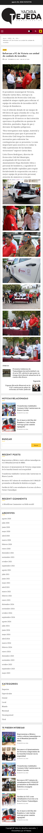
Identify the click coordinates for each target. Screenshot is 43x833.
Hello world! (29, 504)
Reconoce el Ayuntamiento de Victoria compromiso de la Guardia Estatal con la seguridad (21, 468)
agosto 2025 (6, 570)
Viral (4, 719)
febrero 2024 (7, 647)
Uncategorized (7, 715)
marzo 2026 (6, 540)
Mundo (4, 706)
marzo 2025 (6, 591)
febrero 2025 (7, 596)
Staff (5, 59)
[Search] (35, 31)
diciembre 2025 (8, 553)
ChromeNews (16, 831)
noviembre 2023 (8, 660)
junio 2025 (6, 579)
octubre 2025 (7, 561)
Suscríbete (40, 31)
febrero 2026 (7, 544)
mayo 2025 (6, 583)
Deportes (5, 689)
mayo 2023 (6, 673)
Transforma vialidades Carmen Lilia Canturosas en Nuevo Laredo (9, 409)
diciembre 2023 (8, 656)
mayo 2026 (6, 531)
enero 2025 (6, 600)
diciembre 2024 (8, 604)
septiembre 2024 (8, 617)
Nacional (5, 711)
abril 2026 (6, 536)
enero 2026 (6, 549)
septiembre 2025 (8, 566)
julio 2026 (5, 523)
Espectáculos (7, 693)
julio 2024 (5, 626)
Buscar (7, 439)
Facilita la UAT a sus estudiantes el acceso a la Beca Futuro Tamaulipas (9, 800)
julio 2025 (5, 574)
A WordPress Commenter (12, 504)
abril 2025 (6, 587)
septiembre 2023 (8, 669)
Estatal (4, 698)
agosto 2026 (6, 519)
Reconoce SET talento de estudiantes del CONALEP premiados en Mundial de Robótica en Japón (9, 784)
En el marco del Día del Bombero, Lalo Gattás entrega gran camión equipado (9, 424)
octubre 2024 (7, 613)
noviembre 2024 (8, 609)
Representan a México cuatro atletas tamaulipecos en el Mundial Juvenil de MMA (9, 738)
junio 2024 (6, 630)
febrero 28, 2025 (14, 59)
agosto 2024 (6, 621)
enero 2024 (6, 651)
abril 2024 (6, 639)
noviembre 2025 (8, 557)
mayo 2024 (6, 634)
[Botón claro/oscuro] (30, 31)
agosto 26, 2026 (23, 413)
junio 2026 (6, 527)
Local (4, 50)
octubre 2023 (7, 664)
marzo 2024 (6, 643)
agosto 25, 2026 (23, 429)
